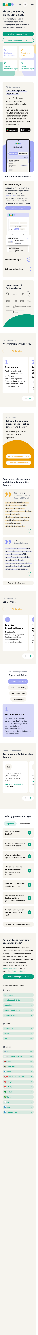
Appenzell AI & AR (15, 1056)
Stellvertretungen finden (18, 34)
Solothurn (9, 1087)
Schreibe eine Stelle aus (18, 463)
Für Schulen (17, 351)
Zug (7, 1102)
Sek (5, 1038)
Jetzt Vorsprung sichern (16, 977)
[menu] (32, 4)
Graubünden (11, 1067)
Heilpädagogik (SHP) (12, 1000)
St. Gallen (9, 1092)
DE (25, 4)
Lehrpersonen (24, 824)
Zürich (8, 1107)
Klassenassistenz (10, 1015)
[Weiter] (30, 398)
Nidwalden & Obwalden (16, 1077)
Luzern (8, 1072)
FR (20, 4)
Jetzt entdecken (17, 208)
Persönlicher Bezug (18, 687)
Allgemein (10, 824)
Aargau (9, 1051)
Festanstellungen (19, 971)
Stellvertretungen (10, 968)
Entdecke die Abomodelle (18, 456)
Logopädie (8, 1005)
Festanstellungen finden (18, 40)
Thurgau (9, 1097)
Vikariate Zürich (12, 1112)
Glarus (8, 1062)
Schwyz (9, 1082)
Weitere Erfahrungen (16, 583)
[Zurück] (26, 398)
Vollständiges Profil (18, 681)
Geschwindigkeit (18, 693)
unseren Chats (10, 196)
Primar (6, 1033)
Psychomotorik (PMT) (12, 1010)
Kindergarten (9, 1028)
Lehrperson (8, 995)
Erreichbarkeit (18, 699)
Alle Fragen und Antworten (17, 924)
